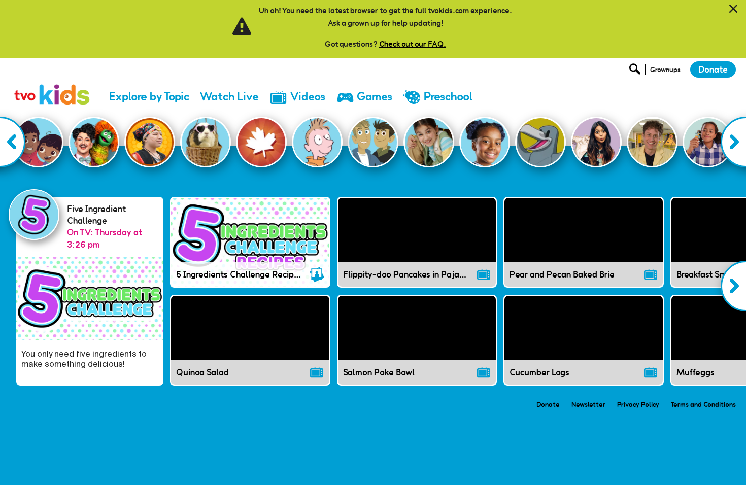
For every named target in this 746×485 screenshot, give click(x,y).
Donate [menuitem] (548, 404)
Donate (713, 69)
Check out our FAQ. (412, 44)
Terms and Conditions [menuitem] (703, 404)
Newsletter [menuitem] (588, 404)
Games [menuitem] (374, 97)
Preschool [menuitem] (448, 97)
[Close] (733, 9)
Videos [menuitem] (307, 97)
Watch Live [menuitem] (229, 97)
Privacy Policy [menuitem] (638, 404)
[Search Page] (636, 71)
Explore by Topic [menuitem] (149, 97)
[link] (52, 83)
